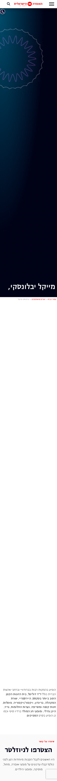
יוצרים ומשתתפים (38, 299)
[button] (51, 4)
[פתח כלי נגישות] (2, 11)
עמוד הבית (52, 299)
